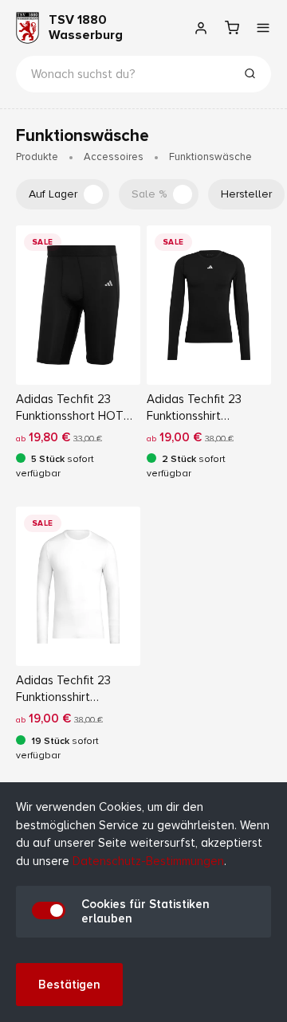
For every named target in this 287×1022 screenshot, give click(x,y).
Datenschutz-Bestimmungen (148, 861)
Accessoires (114, 157)
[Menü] (262, 28)
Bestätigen (69, 984)
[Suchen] (249, 75)
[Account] (200, 28)
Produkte (37, 157)
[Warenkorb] (231, 28)
